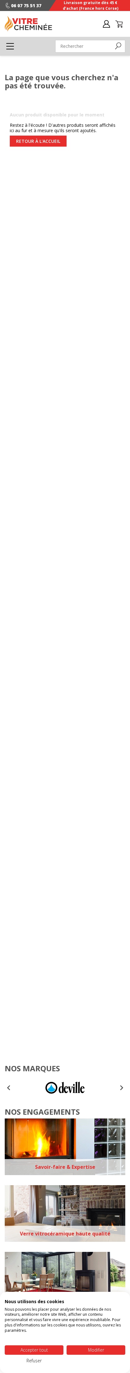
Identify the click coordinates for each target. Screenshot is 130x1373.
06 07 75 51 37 (26, 5)
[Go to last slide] (8, 1087)
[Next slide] (121, 1087)
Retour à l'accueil (38, 141)
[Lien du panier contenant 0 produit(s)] (119, 23)
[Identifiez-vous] (106, 23)
